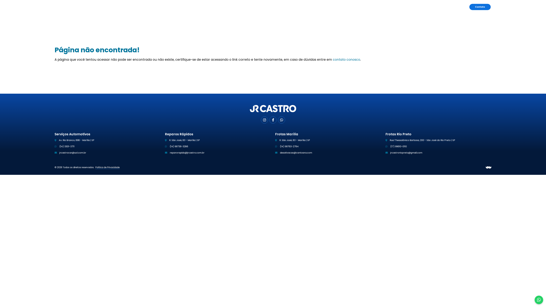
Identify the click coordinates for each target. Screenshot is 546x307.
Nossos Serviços (394, 7)
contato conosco (346, 59)
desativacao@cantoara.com (295, 152)
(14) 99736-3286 (178, 146)
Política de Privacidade (107, 167)
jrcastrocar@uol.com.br (72, 152)
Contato (480, 7)
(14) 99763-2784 (289, 146)
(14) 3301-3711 (67, 146)
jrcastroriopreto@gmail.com (406, 152)
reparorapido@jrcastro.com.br (186, 152)
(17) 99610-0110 (398, 146)
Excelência (415, 7)
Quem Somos (372, 7)
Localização (433, 7)
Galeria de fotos (454, 7)
